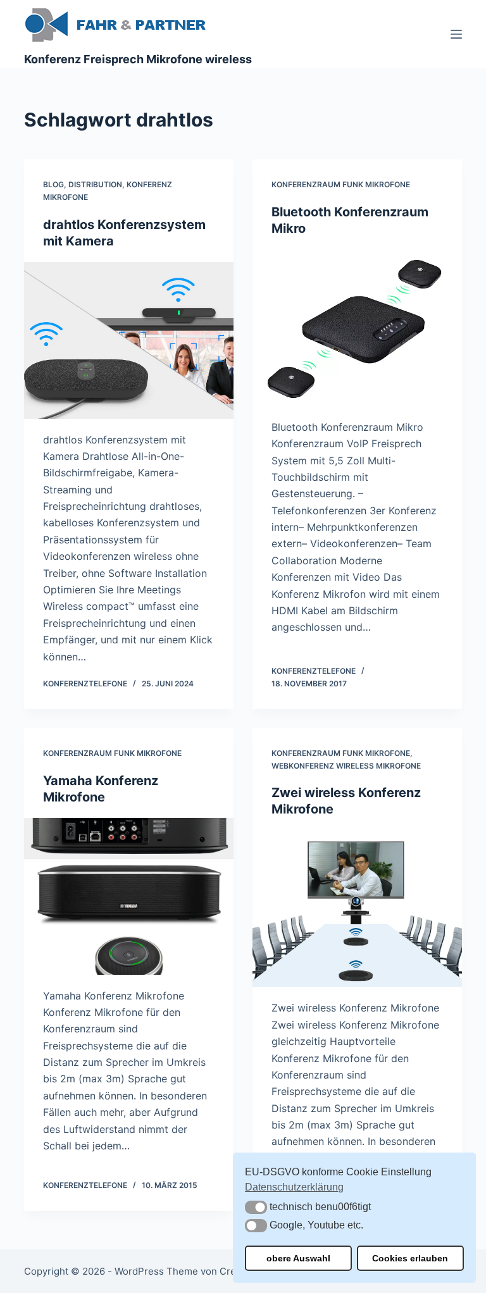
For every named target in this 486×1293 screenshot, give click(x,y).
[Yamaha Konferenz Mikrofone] (129, 896)
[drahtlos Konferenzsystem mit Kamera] (129, 340)
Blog (53, 184)
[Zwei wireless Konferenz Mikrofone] (357, 908)
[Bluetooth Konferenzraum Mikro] (357, 327)
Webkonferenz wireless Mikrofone (346, 765)
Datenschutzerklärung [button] (294, 1187)
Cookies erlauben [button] (410, 1258)
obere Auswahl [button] (298, 1258)
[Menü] (456, 34)
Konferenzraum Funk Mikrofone (340, 184)
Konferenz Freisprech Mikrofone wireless (138, 59)
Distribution (95, 184)
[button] (256, 1207)
